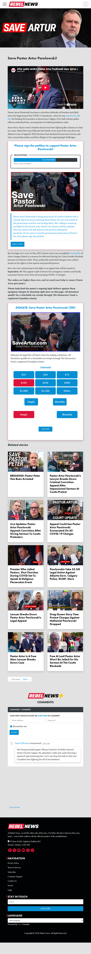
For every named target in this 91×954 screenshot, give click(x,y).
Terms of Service (14, 867)
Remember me (20, 726)
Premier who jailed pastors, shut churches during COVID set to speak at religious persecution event (24, 576)
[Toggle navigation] (5, 4)
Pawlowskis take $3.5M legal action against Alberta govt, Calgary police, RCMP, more (65, 574)
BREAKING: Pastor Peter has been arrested (25, 477)
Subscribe (12, 872)
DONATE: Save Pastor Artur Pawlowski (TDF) (45, 308)
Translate (26, 924)
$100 (24, 382)
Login (10, 890)
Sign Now (17, 244)
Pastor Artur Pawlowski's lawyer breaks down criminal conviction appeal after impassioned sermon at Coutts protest (65, 484)
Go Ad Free (15, 807)
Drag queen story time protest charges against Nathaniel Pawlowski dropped (64, 619)
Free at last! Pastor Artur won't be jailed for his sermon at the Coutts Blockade (65, 661)
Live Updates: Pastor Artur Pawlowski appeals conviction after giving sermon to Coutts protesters (25, 530)
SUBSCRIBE (42, 715)
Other (67, 390)
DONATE (45, 429)
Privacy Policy (13, 863)
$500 (67, 382)
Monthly (60, 401)
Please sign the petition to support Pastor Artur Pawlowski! (45, 147)
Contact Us (12, 881)
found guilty (75, 253)
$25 (24, 374)
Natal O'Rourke (22, 743)
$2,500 (46, 390)
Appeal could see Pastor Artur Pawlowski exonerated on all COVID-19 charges (65, 529)
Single (31, 401)
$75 (67, 374)
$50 (45, 374)
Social (10, 885)
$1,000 (24, 390)
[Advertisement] (45, 789)
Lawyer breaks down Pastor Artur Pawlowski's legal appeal (25, 618)
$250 (45, 382)
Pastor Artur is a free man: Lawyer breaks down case (23, 659)
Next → (26, 679)
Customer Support (15, 876)
